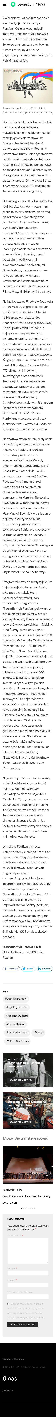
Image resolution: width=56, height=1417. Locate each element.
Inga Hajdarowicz (17, 1007)
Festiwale (9, 1190)
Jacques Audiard (17, 1016)
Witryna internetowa (20, 1292)
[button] (21, 1208)
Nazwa (12, 1268)
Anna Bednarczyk (16, 999)
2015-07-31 (17, 1072)
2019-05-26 (10, 1203)
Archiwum (8, 1391)
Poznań (39, 1033)
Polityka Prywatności (34, 1367)
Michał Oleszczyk (17, 1033)
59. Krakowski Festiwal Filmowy (27, 1196)
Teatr (27, 1059)
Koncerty (13, 1098)
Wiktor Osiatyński (18, 1041)
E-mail (12, 1280)
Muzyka (26, 1098)
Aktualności (14, 1059)
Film (19, 1190)
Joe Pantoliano (16, 1024)
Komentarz (14, 1236)
